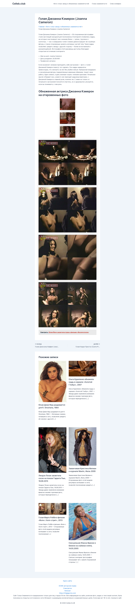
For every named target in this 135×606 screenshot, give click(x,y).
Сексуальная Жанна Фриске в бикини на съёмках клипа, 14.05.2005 (82, 546)
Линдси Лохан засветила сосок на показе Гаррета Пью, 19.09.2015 (52, 478)
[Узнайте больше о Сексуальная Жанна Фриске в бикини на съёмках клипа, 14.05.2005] (83, 521)
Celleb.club (18, 3)
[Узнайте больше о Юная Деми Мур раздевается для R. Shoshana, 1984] (52, 381)
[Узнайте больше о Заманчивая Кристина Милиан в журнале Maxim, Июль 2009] (83, 446)
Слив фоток (67, 588)
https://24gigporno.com (67, 593)
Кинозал (68, 591)
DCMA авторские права (67, 586)
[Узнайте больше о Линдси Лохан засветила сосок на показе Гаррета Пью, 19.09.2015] (52, 450)
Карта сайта (67, 581)
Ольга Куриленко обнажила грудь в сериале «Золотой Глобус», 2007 (81, 382)
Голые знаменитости (99, 4)
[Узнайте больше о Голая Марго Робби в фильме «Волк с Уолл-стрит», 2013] (52, 509)
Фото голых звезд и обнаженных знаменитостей (71, 4)
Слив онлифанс (115, 4)
